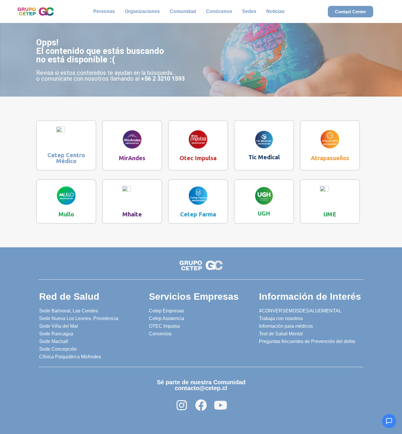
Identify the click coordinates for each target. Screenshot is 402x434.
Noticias (275, 11)
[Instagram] (181, 405)
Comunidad (183, 11)
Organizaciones (142, 11)
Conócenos (219, 11)
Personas (104, 11)
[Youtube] (220, 405)
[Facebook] (201, 405)
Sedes (249, 11)
